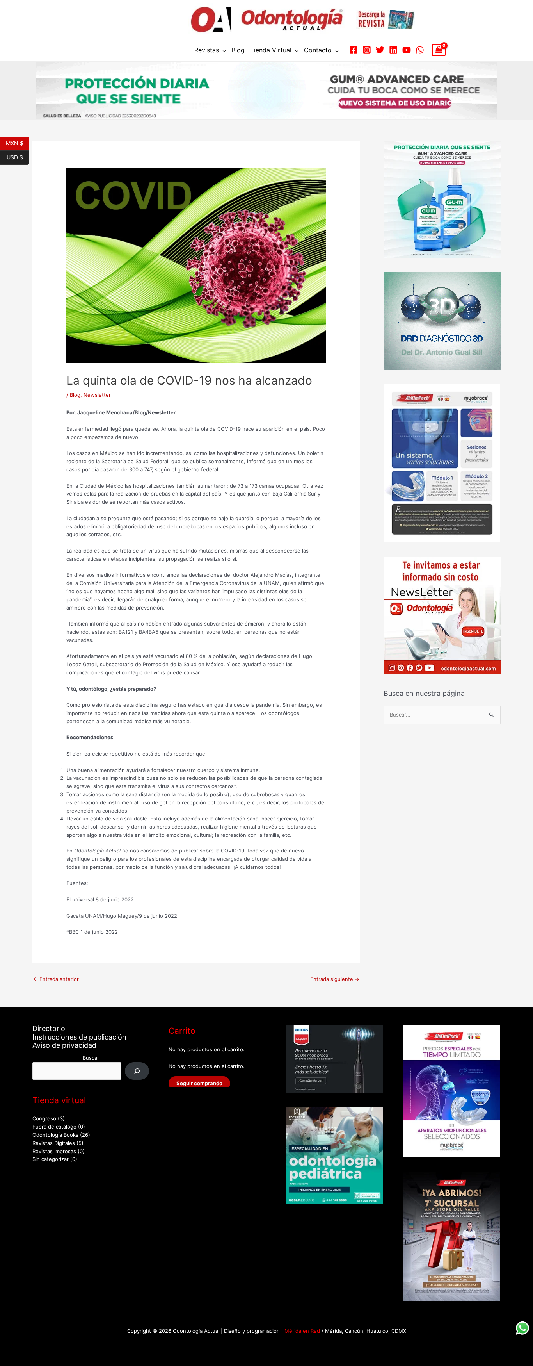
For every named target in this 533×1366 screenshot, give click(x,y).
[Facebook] (353, 50)
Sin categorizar (50, 1159)
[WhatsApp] (420, 50)
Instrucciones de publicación (79, 1037)
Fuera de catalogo (54, 1126)
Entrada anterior (56, 979)
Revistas (206, 50)
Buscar (91, 1058)
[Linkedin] (393, 50)
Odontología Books (55, 1135)
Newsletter (97, 395)
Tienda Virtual (270, 50)
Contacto (318, 50)
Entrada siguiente (334, 979)
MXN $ (17, 142)
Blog (238, 50)
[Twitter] (380, 50)
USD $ (18, 156)
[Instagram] (366, 50)
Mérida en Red (302, 1331)
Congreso (44, 1118)
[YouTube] (406, 50)
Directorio (48, 1028)
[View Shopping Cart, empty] (439, 50)
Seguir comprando (199, 1083)
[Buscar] (137, 1071)
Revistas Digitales (53, 1143)
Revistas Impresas (54, 1151)
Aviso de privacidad (64, 1045)
